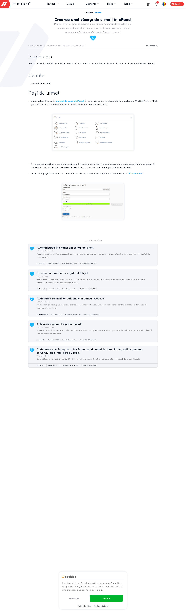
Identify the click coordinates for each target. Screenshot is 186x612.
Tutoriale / (41, 251)
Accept (106, 598)
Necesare (74, 598)
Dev (46, 276)
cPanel (98, 13)
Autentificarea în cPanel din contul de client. (65, 247)
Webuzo (48, 302)
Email (47, 356)
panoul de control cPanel (70, 101)
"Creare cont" (135, 173)
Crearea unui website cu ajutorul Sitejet (62, 273)
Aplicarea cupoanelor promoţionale (59, 324)
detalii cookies (84, 606)
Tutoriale (89, 13)
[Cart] (148, 4)
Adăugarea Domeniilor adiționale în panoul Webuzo (70, 298)
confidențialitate (101, 606)
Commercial (49, 251)
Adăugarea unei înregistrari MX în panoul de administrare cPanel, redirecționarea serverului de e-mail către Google (89, 351)
